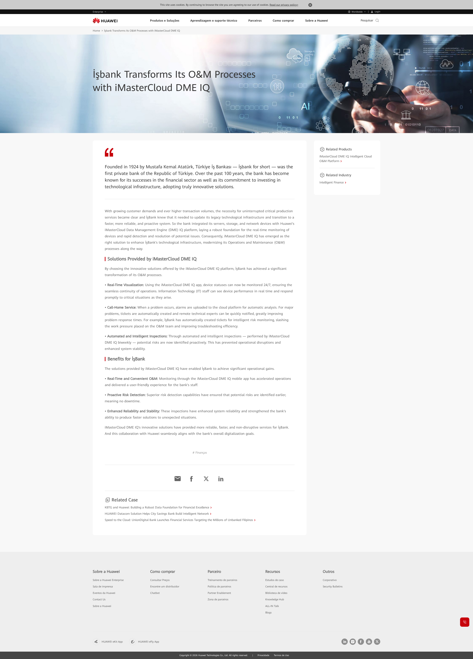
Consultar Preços (160, 580)
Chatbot (155, 592)
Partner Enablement (219, 592)
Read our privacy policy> (284, 4)
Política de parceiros (219, 586)
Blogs (268, 612)
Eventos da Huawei (104, 592)
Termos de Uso (281, 655)
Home (96, 30)
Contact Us (99, 599)
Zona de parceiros (218, 599)
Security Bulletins (333, 586)
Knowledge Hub (274, 599)
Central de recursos (276, 586)
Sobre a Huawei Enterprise (108, 580)
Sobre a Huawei (102, 606)
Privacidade (263, 655)
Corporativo (330, 580)
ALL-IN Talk (272, 606)
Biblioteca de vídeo (276, 592)
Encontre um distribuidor (164, 586)
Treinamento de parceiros (222, 580)
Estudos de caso (274, 580)
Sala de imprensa (103, 586)
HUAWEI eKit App (112, 641)
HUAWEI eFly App (148, 641)
